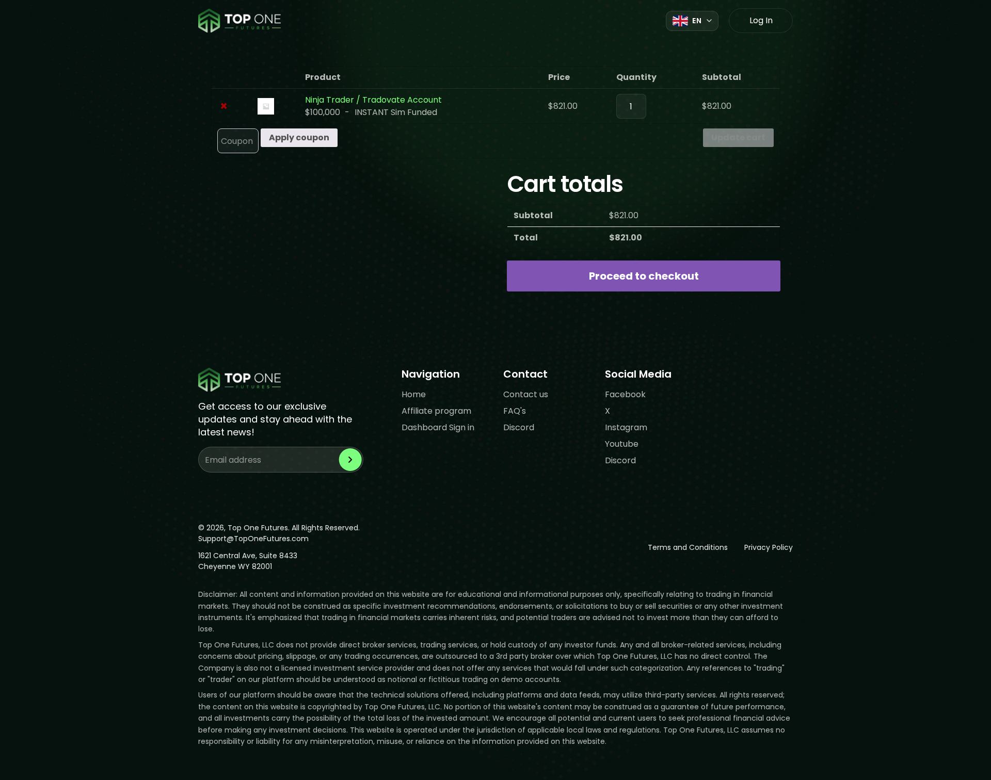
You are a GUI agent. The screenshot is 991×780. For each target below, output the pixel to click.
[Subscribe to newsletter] (350, 459)
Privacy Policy (768, 547)
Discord (518, 427)
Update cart (738, 137)
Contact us (525, 394)
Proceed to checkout (644, 276)
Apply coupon (299, 137)
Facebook (625, 394)
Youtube (621, 444)
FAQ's (514, 411)
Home (414, 394)
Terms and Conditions (688, 547)
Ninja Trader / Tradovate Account (373, 100)
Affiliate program (436, 411)
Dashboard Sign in (438, 427)
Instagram (626, 427)
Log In (761, 20)
